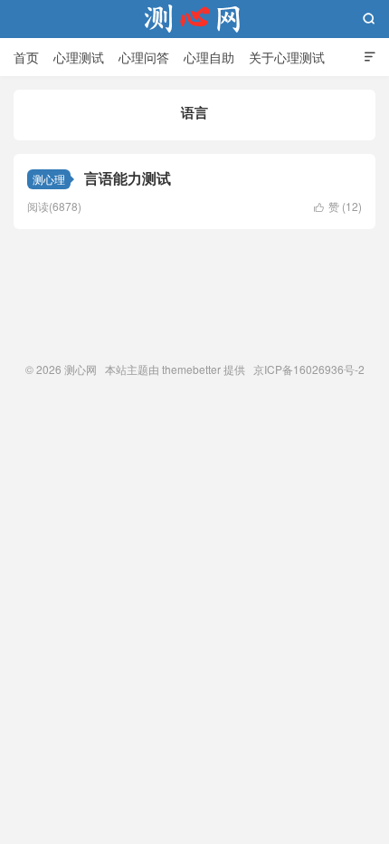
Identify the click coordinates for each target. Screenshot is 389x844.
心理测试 (78, 57)
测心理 (49, 179)
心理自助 (209, 57)
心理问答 (144, 57)
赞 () (338, 206)
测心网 (194, 19)
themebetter (191, 369)
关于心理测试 (287, 57)
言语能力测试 (127, 178)
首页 (26, 57)
